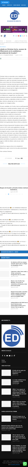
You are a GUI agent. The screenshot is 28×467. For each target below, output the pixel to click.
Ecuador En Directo (9, 55)
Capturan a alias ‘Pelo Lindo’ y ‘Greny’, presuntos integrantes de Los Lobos (19, 273)
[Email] (20, 36)
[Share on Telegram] (21, 158)
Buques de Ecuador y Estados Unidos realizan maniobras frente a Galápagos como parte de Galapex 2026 (19, 294)
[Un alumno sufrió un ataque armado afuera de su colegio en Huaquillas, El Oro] (4, 264)
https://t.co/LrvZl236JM (19, 233)
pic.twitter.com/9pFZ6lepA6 (13, 243)
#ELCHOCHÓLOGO (5, 207)
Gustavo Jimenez (15, 464)
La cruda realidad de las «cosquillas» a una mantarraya (19, 381)
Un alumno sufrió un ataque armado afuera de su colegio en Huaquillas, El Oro (19, 263)
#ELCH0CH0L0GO (4, 241)
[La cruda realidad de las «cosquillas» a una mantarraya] (6, 382)
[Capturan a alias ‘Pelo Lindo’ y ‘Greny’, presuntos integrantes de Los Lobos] (4, 274)
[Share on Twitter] (17, 158)
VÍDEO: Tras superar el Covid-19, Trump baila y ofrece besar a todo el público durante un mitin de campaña (19, 392)
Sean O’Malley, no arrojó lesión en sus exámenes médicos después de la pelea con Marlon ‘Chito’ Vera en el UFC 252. (19, 448)
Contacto (9, 5)
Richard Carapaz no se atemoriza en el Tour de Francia (19, 418)
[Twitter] (15, 36)
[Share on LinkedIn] (18, 158)
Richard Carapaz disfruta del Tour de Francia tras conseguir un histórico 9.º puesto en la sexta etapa (12, 427)
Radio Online (16, 5)
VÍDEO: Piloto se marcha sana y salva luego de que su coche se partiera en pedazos (19, 404)
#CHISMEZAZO (13, 241)
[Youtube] (18, 36)
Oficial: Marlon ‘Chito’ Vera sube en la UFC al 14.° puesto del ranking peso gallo (19, 437)
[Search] (26, 36)
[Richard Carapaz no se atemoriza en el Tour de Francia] (6, 419)
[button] (11, 2)
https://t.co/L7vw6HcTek (6, 223)
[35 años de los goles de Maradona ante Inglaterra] (6, 373)
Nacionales (8, 41)
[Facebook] (13, 36)
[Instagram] (16, 36)
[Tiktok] (24, 36)
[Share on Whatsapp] (20, 158)
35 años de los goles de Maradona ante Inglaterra (19, 372)
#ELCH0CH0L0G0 (4, 219)
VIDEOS (3, 5)
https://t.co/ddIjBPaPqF (6, 211)
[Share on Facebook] (15, 158)
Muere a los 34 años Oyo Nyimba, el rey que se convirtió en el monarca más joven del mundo (19, 283)
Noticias (23, 5)
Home (1, 41)
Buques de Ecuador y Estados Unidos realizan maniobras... (14, 188)
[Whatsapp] (22, 36)
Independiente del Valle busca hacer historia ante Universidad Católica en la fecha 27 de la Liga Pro (19, 305)
